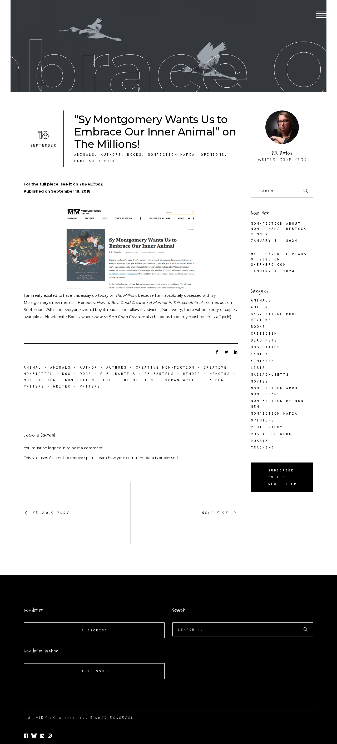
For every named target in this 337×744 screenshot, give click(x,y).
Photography (267, 427)
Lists (258, 368)
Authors (111, 155)
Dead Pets (264, 340)
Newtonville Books (62, 316)
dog (66, 374)
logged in (57, 448)
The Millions (90, 184)
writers (90, 386)
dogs (86, 374)
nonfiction (80, 380)
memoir (192, 374)
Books (134, 155)
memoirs (220, 374)
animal (32, 367)
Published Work (95, 161)
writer (62, 386)
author (88, 367)
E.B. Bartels (118, 374)
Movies (260, 381)
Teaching (263, 448)
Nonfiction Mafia (171, 155)
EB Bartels (159, 374)
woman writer (183, 380)
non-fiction (40, 380)
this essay (82, 295)
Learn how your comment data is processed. (137, 457)
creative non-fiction (165, 367)
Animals (84, 155)
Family (260, 354)
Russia (260, 441)
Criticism (264, 333)
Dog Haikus (265, 347)
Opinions (213, 155)
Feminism (263, 361)
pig (107, 380)
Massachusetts (270, 374)
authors (116, 367)
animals (60, 367)
